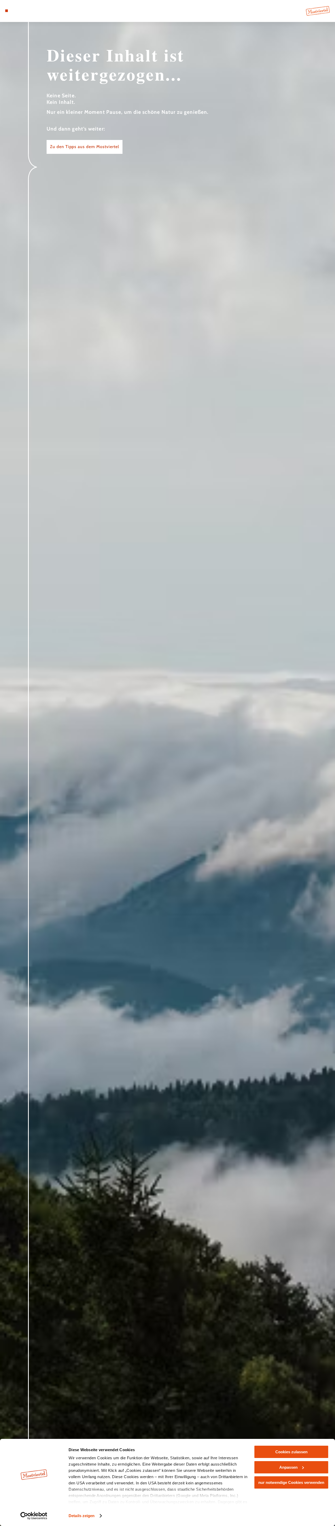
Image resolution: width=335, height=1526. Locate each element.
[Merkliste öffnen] (24, 10)
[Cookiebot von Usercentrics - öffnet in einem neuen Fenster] (34, 1516)
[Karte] (18, 10)
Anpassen (288, 1467)
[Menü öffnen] (6, 10)
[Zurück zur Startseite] (318, 11)
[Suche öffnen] (30, 10)
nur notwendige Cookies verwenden (291, 1482)
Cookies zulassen (291, 1452)
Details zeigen (81, 1515)
